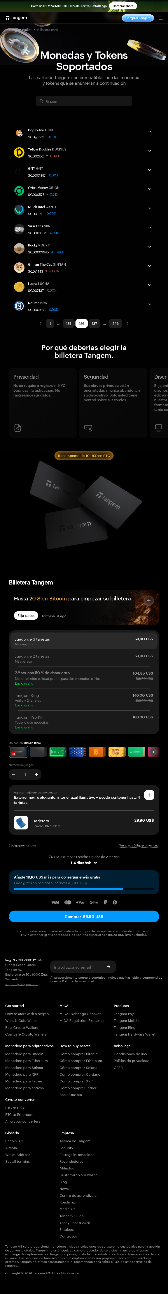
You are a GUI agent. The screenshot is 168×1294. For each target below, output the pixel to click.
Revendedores (72, 1161)
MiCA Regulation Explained (82, 1020)
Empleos (67, 1229)
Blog (63, 1181)
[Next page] (127, 323)
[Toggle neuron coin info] (149, 304)
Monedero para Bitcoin (24, 1053)
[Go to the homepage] (16, 17)
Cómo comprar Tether (78, 1087)
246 (115, 323)
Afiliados (67, 1168)
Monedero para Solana (24, 1067)
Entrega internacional (77, 1154)
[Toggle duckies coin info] (149, 150)
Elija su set (26, 615)
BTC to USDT (15, 1107)
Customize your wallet (78, 1174)
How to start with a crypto (27, 1013)
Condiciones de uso (130, 1053)
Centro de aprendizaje (78, 1195)
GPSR (118, 1067)
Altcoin (11, 1147)
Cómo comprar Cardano (80, 1074)
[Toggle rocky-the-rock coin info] (149, 246)
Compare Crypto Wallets (25, 1034)
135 (68, 323)
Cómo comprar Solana (78, 1067)
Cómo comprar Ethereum (81, 1060)
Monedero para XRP (21, 1074)
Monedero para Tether (23, 1081)
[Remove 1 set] (13, 774)
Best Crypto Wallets (21, 1027)
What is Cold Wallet (21, 1020)
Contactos (68, 1236)
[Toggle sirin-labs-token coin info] (149, 227)
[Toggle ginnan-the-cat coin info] (149, 266)
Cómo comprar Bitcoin (79, 1053)
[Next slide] (153, 751)
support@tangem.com (21, 983)
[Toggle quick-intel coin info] (149, 208)
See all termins (17, 1161)
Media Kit (67, 1208)
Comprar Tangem (137, 18)
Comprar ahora (123, 6)
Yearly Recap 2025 (75, 1222)
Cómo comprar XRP (76, 1081)
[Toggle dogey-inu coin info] (149, 131)
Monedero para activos (24, 1087)
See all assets (71, 1094)
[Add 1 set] (36, 774)
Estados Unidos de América (97, 857)
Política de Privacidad (78, 980)
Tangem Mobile (126, 1020)
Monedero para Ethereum (26, 1060)
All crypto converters (22, 1121)
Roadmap (67, 1202)
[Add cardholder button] (149, 795)
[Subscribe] (108, 966)
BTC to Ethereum (19, 1114)
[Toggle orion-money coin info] (149, 189)
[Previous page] (40, 323)
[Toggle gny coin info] (149, 170)
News (64, 1188)
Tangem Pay (124, 1013)
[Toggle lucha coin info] (149, 285)
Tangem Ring (125, 1027)
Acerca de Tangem (75, 1140)
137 (94, 323)
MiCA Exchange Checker (80, 1013)
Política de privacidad (131, 1060)
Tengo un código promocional (139, 845)
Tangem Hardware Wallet (135, 1034)
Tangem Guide (72, 1215)
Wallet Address (17, 1154)
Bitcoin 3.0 (14, 1140)
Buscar (51, 101)
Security (66, 1147)
